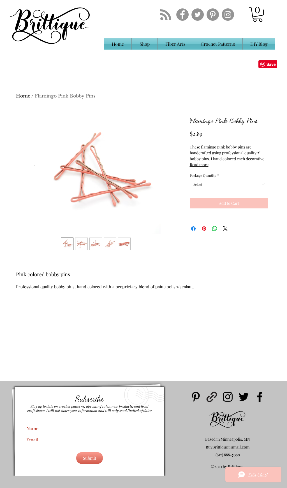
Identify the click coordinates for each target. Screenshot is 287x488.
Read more (199, 164)
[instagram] (227, 396)
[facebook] (259, 396)
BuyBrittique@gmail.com (227, 447)
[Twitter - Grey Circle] (197, 14)
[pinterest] (195, 396)
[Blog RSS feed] (165, 15)
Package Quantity (204, 175)
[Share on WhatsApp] (214, 228)
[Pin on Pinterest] (204, 228)
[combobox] (229, 184)
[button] (258, 14)
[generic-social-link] (211, 396)
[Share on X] (225, 228)
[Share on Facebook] (193, 228)
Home (23, 96)
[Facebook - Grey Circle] (182, 14)
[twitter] (243, 396)
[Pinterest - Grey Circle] (213, 14)
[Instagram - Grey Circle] (228, 14)
